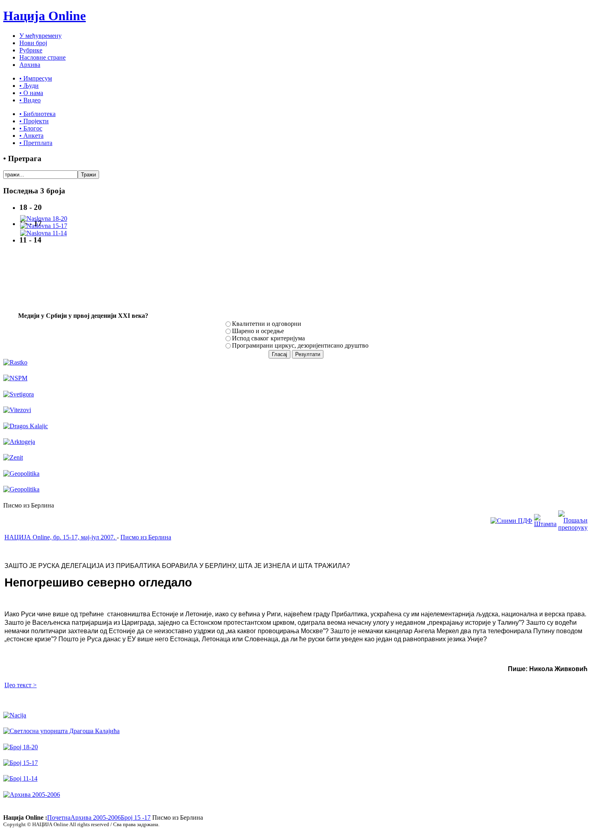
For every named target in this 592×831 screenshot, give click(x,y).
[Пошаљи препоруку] (573, 527)
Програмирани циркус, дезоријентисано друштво (300, 345)
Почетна (58, 817)
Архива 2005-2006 (95, 817)
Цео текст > (20, 685)
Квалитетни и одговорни (266, 323)
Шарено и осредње (258, 330)
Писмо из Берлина (145, 537)
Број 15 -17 (136, 817)
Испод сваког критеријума (268, 338)
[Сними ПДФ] (511, 520)
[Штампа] (545, 523)
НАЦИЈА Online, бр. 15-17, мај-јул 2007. (60, 537)
